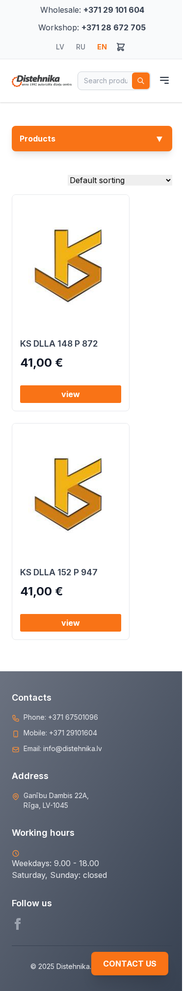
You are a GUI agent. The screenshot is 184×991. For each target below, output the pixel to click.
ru (80, 47)
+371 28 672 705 (113, 27)
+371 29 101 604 (113, 10)
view (70, 394)
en (102, 47)
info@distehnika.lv (72, 748)
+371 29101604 (73, 733)
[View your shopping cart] (121, 47)
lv (60, 47)
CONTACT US (130, 963)
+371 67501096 (73, 717)
